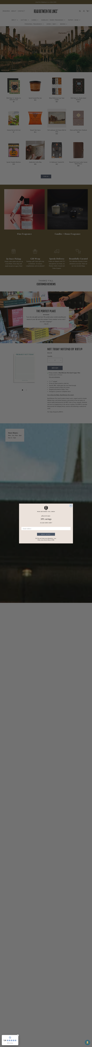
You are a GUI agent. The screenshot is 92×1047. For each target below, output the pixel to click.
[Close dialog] (71, 505)
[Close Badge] (18, 1035)
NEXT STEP (46, 534)
